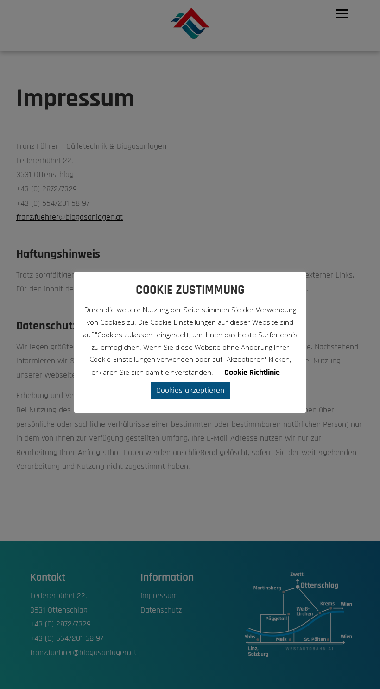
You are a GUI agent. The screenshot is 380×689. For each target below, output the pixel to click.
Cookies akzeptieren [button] (190, 390)
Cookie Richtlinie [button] (252, 372)
